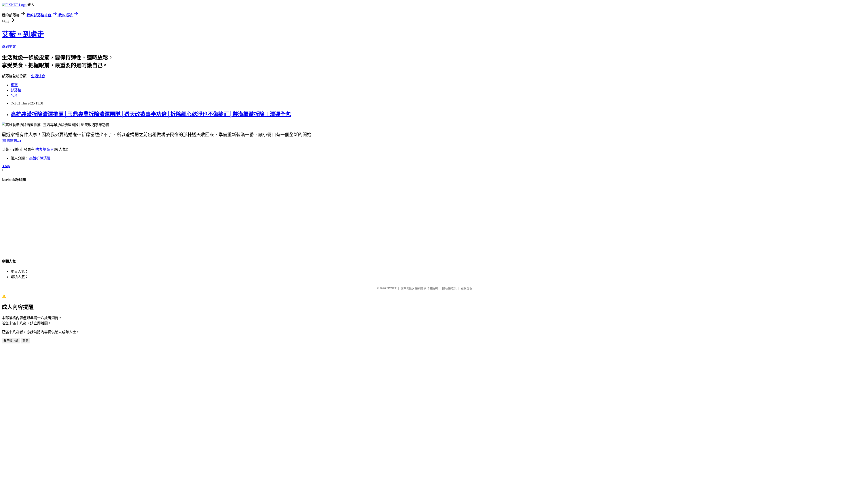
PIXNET (391, 288)
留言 (50, 149)
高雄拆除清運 (39, 158)
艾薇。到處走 (23, 34)
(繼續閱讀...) (11, 140)
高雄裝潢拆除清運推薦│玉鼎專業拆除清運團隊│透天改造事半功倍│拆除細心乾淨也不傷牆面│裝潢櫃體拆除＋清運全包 (151, 114)
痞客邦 (40, 149)
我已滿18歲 (11, 341)
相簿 (14, 85)
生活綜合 (38, 76)
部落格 (16, 90)
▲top (6, 166)
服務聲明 (466, 288)
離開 (25, 341)
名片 (14, 95)
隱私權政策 (449, 288)
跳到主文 (9, 46)
